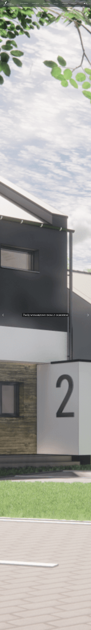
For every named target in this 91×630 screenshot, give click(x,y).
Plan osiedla (24, 3)
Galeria (56, 3)
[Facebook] (84, 3)
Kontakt (74, 3)
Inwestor (65, 3)
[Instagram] (86, 3)
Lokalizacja (35, 3)
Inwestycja (46, 3)
